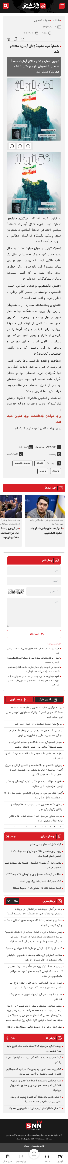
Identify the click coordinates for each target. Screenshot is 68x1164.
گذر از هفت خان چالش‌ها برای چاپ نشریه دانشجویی (46, 530)
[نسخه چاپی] (9, 39)
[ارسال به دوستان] (23, 39)
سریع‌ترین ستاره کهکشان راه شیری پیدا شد (39, 724)
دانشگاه (56, 20)
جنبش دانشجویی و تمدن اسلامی (38, 286)
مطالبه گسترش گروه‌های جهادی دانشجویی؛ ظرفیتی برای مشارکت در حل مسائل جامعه (35, 957)
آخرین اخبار (45, 699)
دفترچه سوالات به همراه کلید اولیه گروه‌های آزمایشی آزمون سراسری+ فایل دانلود (34, 784)
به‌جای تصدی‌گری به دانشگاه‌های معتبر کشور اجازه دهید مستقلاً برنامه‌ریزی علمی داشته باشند (35, 744)
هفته (16, 901)
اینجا (28, 428)
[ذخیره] (16, 39)
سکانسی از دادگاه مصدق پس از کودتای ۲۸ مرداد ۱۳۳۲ (33, 874)
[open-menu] (62, 6)
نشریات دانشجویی (42, 20)
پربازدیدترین (21, 1161)
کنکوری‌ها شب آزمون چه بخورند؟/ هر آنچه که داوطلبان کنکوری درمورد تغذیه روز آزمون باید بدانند (33, 1071)
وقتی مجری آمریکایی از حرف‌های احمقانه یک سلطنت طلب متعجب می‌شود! (33, 865)
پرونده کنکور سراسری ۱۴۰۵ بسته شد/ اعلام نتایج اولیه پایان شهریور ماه (35, 818)
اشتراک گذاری (12, 454)
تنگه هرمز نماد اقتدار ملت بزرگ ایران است (40, 881)
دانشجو (42, 471)
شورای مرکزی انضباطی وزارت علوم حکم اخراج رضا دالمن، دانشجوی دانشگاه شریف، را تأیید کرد (36, 985)
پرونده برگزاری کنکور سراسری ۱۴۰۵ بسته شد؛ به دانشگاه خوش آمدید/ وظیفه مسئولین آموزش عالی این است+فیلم (34, 712)
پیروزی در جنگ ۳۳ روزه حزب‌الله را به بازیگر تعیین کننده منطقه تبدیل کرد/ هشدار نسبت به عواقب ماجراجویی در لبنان (35, 971)
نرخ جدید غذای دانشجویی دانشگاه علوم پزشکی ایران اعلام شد (34, 756)
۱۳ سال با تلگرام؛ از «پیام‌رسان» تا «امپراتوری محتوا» (34, 948)
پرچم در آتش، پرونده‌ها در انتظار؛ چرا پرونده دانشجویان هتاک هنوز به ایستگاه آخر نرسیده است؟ (34, 911)
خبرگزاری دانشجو (18, 218)
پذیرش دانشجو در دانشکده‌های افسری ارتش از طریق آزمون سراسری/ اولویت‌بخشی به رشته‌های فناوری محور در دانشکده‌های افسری (34, 770)
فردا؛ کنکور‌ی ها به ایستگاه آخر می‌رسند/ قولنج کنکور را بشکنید (33, 1060)
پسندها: (52, 454)
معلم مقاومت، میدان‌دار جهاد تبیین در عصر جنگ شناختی (36, 997)
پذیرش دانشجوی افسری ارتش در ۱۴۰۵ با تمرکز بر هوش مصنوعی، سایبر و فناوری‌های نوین (36, 733)
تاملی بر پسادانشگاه (48, 305)
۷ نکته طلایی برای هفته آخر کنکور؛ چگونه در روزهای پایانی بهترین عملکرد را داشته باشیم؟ (35, 1099)
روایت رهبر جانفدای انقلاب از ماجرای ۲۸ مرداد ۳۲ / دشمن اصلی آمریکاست (36, 853)
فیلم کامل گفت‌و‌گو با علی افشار (45, 844)
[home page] (34, 1154)
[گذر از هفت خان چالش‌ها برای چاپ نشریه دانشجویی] (45, 506)
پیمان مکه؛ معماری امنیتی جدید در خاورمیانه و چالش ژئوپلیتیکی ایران (37, 807)
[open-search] (6, 6)
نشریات (39, 463)
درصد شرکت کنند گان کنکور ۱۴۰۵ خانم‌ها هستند (37, 888)
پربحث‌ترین (16, 699)
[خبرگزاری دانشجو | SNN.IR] (34, 6)
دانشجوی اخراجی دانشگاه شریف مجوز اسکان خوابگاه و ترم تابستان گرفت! (33, 923)
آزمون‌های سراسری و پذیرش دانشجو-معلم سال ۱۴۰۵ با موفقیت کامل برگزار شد (33, 795)
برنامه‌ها (47, 1161)
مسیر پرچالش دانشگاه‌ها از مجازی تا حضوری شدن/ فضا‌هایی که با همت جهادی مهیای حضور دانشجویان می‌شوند (35, 1086)
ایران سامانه (28, 1146)
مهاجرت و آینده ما (48, 361)
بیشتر (10, 836)
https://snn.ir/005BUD (45, 447)
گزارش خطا (23, 447)
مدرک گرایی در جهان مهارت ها (41, 248)
